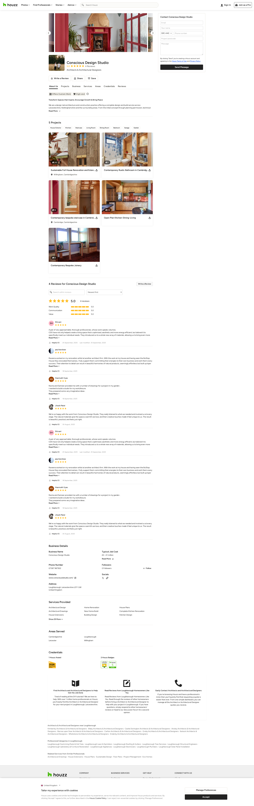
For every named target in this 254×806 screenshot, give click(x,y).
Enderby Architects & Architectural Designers (129, 734)
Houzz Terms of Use (179, 61)
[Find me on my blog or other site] (107, 578)
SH (51, 323)
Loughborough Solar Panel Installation (174, 747)
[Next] (150, 33)
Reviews (122, 86)
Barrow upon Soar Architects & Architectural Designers (80, 731)
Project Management (132, 757)
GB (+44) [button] (165, 33)
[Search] (82, 5)
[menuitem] (25, 5)
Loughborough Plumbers (147, 747)
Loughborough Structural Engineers (182, 744)
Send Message (182, 67)
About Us (53, 86)
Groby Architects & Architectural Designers (161, 731)
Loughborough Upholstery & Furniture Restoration (68, 747)
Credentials (109, 86)
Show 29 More (55, 619)
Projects (65, 86)
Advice (71, 5)
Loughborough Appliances (101, 747)
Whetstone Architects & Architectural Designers (89, 734)
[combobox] (119, 5)
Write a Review (144, 284)
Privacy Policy (195, 61)
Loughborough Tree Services (154, 744)
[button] (105, 292)
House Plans (89, 757)
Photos (24, 5)
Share (80, 78)
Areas (98, 86)
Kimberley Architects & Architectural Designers (67, 729)
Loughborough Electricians (124, 747)
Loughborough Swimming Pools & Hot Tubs (66, 744)
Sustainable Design (104, 757)
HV (51, 379)
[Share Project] (96, 170)
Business (76, 86)
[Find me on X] (103, 578)
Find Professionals (41, 5)
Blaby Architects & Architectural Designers (106, 729)
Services (88, 86)
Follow (148, 568)
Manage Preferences (206, 790)
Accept (206, 797)
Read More (53, 111)
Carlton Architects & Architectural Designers (122, 731)
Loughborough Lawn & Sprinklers (98, 744)
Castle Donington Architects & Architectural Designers (147, 729)
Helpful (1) (55, 343)
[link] (54, 338)
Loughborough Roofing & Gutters (127, 744)
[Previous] (51, 33)
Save (93, 78)
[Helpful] (50, 342)
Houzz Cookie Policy (97, 798)
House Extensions (75, 757)
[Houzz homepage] (10, 5)
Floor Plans (117, 757)
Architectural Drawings (57, 757)
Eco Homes (147, 757)
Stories (59, 5)
